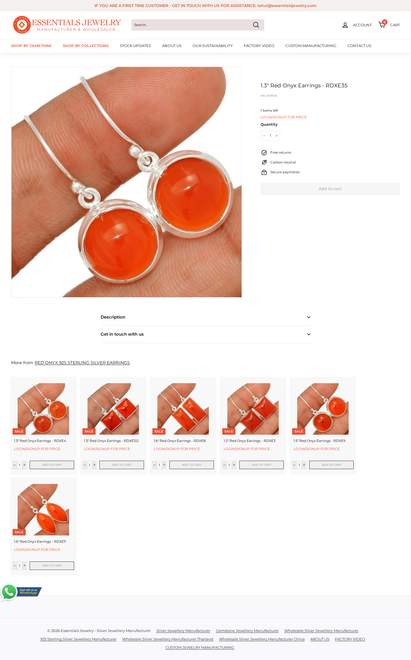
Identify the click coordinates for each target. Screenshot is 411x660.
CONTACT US (359, 45)
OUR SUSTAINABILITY (212, 45)
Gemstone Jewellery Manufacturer (247, 630)
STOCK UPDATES (135, 45)
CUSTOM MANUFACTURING (310, 45)
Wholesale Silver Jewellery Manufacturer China (262, 639)
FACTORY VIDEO (259, 45)
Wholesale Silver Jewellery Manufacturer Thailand (167, 639)
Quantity (269, 124)
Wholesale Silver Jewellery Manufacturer (321, 630)
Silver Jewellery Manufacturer (183, 630)
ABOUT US (171, 45)
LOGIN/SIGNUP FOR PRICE (284, 117)
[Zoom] (126, 182)
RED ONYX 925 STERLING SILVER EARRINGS (82, 362)
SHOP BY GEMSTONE (31, 45)
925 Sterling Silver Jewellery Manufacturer (78, 639)
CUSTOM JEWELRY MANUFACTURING (200, 647)
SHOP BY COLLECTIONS (85, 45)
